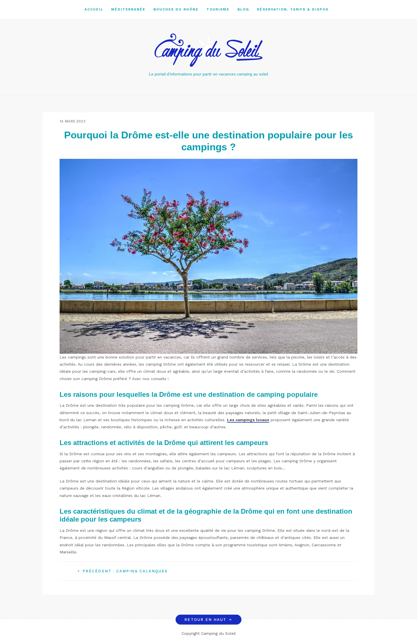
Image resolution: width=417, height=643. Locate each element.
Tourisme (218, 9)
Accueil (94, 9)
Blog (243, 9)
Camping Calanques (125, 571)
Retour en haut (205, 619)
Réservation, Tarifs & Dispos (292, 9)
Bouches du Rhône (176, 9)
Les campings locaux (248, 420)
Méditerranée (128, 9)
